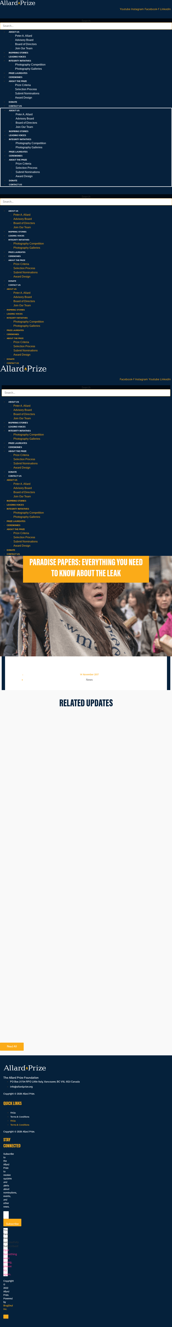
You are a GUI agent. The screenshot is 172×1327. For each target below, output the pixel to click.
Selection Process (26, 89)
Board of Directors (26, 44)
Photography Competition (30, 64)
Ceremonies (15, 77)
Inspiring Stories (18, 53)
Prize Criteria (23, 85)
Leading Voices (17, 57)
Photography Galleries (28, 68)
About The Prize (16, 260)
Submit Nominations (27, 93)
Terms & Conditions (19, 1117)
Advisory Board (24, 40)
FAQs (13, 1113)
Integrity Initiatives (18, 240)
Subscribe (12, 1223)
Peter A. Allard (23, 35)
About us (13, 211)
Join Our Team (23, 48)
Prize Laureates (18, 73)
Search (86, 20)
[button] (86, 16)
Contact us (15, 106)
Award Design (23, 97)
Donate (13, 102)
